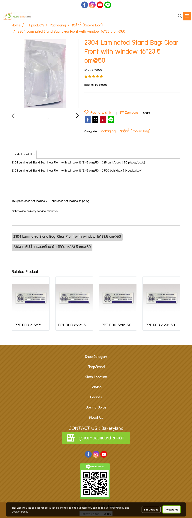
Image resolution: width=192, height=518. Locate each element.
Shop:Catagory (96, 357)
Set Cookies (151, 509)
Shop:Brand (96, 367)
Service (96, 387)
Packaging (108, 131)
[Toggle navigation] (187, 16)
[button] (178, 16)
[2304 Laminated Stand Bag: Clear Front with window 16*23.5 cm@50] (45, 73)
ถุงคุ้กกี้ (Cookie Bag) (135, 131)
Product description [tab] (24, 154)
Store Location (96, 377)
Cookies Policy (20, 511)
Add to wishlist (100, 113)
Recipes (96, 397)
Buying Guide (96, 407)
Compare (131, 113)
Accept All (172, 509)
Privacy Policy (116, 507)
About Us (96, 417)
